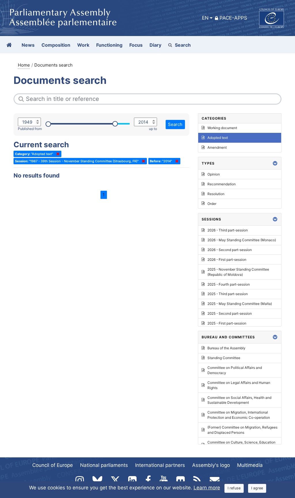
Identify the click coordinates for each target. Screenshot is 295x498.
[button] (275, 163)
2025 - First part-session (226, 323)
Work (83, 45)
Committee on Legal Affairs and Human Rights (238, 385)
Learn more (207, 488)
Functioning (109, 45)
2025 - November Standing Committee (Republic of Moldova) (238, 272)
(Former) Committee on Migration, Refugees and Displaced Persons (242, 430)
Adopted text (217, 137)
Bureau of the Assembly (226, 348)
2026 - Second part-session (229, 250)
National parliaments (104, 465)
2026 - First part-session (226, 259)
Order (211, 203)
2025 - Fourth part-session (228, 284)
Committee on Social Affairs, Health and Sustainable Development (239, 400)
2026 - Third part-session (227, 230)
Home (24, 65)
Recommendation (221, 184)
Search (183, 45)
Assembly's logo (211, 465)
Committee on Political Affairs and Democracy (234, 370)
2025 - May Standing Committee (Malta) (239, 303)
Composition (55, 45)
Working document (222, 128)
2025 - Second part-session (229, 313)
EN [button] (205, 18)
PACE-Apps (233, 18)
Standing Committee (223, 358)
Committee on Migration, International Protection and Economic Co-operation (238, 415)
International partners (160, 465)
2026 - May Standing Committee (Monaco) (241, 240)
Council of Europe (52, 465)
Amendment (217, 147)
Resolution (215, 194)
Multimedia (250, 465)
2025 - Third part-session (227, 294)
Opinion (213, 174)
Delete (57, 154)
